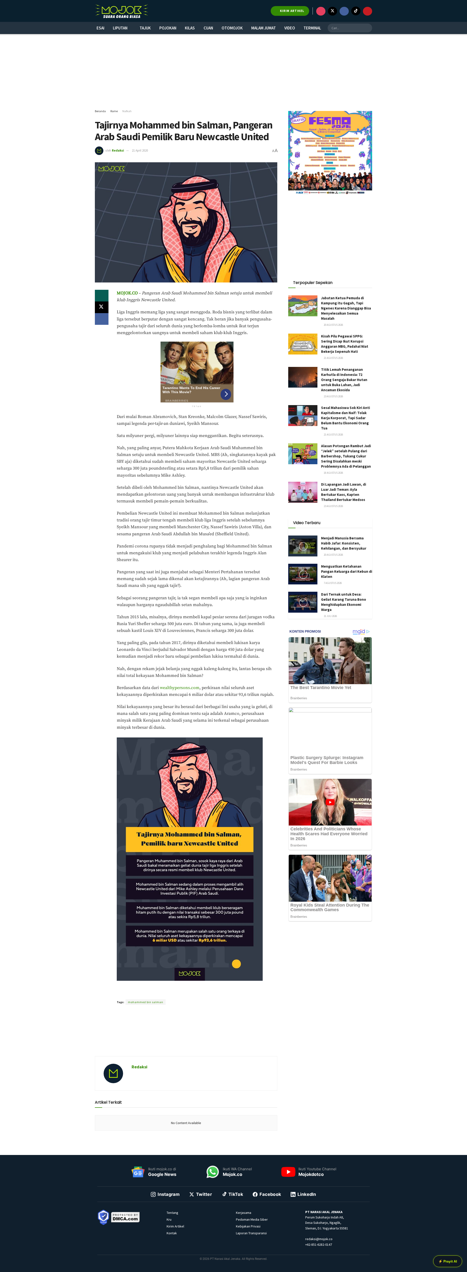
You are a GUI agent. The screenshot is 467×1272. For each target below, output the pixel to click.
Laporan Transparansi (251, 1233)
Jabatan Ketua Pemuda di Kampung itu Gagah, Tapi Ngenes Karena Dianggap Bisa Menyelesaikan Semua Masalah (346, 308)
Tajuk (145, 28)
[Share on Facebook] (101, 319)
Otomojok (232, 28)
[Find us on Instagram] (320, 11)
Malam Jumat (263, 28)
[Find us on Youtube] (367, 11)
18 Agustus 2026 (333, 472)
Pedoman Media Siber (252, 1219)
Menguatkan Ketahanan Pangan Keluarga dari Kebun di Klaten (346, 571)
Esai (100, 28)
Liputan (120, 28)
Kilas (190, 28)
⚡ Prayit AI (447, 1261)
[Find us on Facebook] (344, 11)
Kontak (172, 1233)
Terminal (312, 28)
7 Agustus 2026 (332, 583)
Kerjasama (243, 1212)
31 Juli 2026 (330, 616)
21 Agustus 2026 (333, 358)
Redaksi (118, 150)
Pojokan (167, 28)
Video (289, 28)
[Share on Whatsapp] (101, 295)
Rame (114, 111)
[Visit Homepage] (121, 11)
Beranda (100, 111)
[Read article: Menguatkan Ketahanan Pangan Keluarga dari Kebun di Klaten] (302, 574)
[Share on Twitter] (101, 307)
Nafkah (127, 111)
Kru (169, 1219)
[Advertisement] (233, 71)
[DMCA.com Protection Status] (125, 1217)
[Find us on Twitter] (332, 11)
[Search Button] (367, 28)
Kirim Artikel (175, 1226)
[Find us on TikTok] (355, 11)
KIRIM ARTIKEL (291, 11)
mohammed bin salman (145, 1002)
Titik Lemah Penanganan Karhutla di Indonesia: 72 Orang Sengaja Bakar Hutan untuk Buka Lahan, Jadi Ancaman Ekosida (344, 379)
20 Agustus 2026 (333, 325)
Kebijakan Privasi (248, 1226)
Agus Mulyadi (178, 993)
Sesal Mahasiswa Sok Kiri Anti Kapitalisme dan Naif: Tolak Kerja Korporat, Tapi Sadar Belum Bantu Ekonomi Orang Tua (345, 417)
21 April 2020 (140, 150)
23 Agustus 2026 (333, 396)
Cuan (208, 28)
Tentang (172, 1212)
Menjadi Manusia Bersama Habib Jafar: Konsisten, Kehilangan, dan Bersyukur (343, 543)
